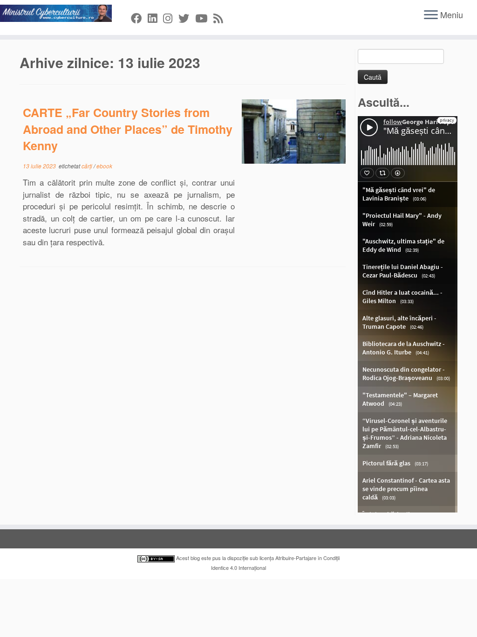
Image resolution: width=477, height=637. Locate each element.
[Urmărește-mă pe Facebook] (139, 18)
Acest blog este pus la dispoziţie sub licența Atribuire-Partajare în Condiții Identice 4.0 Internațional (257, 562)
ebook (104, 166)
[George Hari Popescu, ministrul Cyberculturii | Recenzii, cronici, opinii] (56, 13)
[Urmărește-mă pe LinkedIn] (155, 18)
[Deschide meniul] (431, 15)
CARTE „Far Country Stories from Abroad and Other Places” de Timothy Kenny (127, 129)
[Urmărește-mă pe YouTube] (204, 18)
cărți (88, 166)
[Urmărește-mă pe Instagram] (170, 18)
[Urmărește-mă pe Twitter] (186, 18)
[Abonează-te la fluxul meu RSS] (221, 18)
